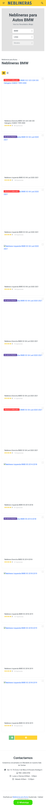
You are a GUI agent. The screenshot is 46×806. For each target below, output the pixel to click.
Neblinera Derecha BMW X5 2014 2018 (18, 559)
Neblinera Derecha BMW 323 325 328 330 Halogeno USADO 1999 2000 (19, 122)
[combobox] (23, 31)
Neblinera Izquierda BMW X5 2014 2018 (18, 505)
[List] (8, 73)
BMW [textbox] (16, 31)
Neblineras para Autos (9, 59)
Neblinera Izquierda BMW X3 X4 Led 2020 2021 (21, 178)
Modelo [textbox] (17, 43)
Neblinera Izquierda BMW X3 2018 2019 (18, 614)
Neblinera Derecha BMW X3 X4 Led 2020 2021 (21, 341)
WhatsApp (24, 802)
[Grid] (4, 73)
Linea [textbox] (16, 37)
